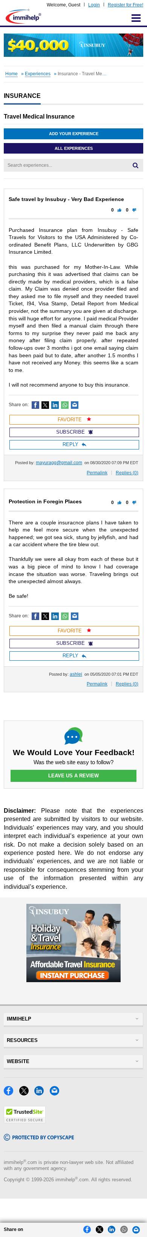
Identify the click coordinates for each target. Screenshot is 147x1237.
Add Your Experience (73, 133)
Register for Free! (125, 5)
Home (11, 73)
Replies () (127, 472)
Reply (70, 444)
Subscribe (70, 432)
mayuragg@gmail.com (59, 462)
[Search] (135, 165)
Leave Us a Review (73, 775)
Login (94, 5)
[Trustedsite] (25, 1121)
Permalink (97, 472)
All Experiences (74, 148)
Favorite (70, 419)
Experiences (38, 73)
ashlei (76, 674)
